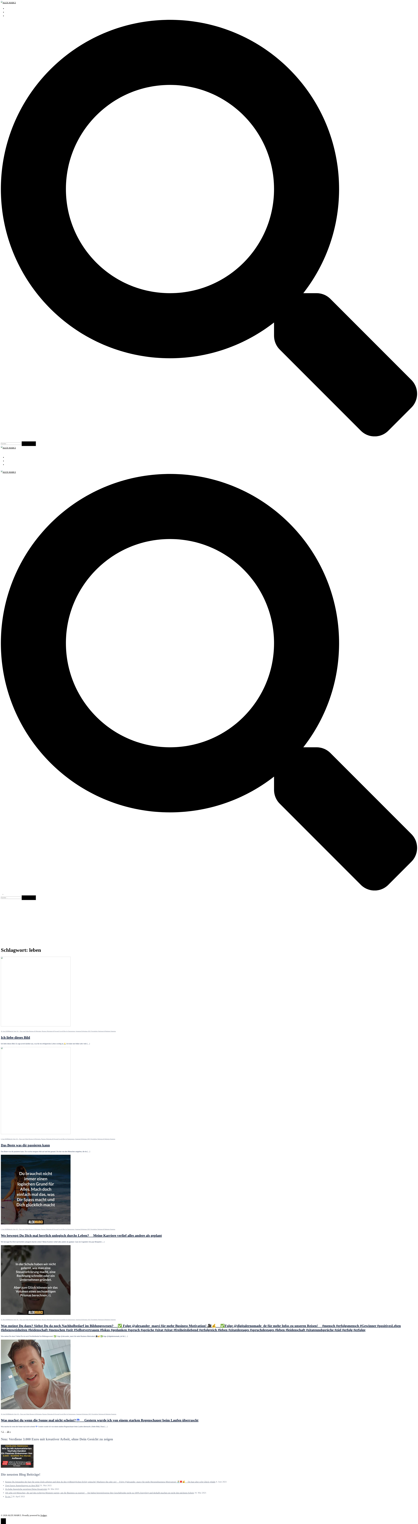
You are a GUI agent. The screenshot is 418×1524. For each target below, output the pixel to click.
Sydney (43, 1515)
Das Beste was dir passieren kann (25, 1145)
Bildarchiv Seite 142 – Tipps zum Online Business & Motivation (24, 1031)
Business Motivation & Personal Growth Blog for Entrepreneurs (58, 1031)
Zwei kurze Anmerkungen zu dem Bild (22, 1485)
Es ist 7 (8, 1496)
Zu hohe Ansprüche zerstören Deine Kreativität (26, 1489)
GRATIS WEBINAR (14, 12)
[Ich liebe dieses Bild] (36, 1025)
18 (8, 1431)
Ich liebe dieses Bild (15, 1037)
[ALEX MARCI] (8, 2)
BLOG (8, 16)
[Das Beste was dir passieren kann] (36, 1133)
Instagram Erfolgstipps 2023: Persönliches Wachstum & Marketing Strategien (96, 1031)
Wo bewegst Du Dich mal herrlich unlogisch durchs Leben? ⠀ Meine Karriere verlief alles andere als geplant (81, 1235)
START (8, 8)
